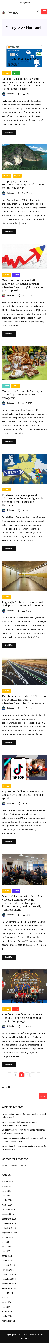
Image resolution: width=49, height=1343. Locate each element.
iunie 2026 (6, 1191)
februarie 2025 (8, 1265)
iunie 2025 (6, 1246)
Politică (16, 275)
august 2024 (7, 1293)
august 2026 (7, 1181)
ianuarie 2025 (8, 1270)
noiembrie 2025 (9, 1223)
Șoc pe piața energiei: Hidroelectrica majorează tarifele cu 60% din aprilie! (23, 184)
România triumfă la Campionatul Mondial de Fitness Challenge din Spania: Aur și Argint (22, 1018)
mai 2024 (6, 1307)
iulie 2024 (6, 1297)
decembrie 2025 (9, 1219)
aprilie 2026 (7, 1200)
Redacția (10, 94)
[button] (44, 11)
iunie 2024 (6, 1302)
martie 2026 (7, 1205)
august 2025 (7, 1237)
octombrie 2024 (9, 1284)
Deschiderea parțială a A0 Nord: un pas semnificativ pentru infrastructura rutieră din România (24, 700)
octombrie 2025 (9, 1228)
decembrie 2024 (9, 1274)
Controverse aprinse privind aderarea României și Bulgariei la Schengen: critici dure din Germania (22, 500)
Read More (9, 132)
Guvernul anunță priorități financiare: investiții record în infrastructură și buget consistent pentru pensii (23, 285)
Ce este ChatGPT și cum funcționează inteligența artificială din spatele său (23, 1132)
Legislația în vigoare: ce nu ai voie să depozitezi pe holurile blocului (23, 604)
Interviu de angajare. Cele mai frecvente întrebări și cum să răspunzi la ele (24, 1140)
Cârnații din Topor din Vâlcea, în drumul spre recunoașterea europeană (22, 395)
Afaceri (6, 386)
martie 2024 (7, 1316)
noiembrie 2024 (9, 1279)
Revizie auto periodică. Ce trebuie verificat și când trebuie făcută (24, 1116)
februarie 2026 (8, 1209)
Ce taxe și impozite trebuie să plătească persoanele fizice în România (20, 1124)
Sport (16, 1009)
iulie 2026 (6, 1186)
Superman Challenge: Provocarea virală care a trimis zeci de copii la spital (23, 795)
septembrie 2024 (9, 1288)
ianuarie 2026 (8, 1214)
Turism (16, 73)
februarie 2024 (8, 1321)
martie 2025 (7, 1260)
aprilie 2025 (7, 1256)
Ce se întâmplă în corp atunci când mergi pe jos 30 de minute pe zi (24, 1148)
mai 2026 (6, 1195)
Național (6, 73)
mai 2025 (6, 1251)
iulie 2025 (6, 1242)
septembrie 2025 (9, 1233)
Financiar (6, 176)
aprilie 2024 (7, 1311)
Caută (6, 1087)
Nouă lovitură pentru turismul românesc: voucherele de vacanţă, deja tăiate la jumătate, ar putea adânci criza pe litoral (23, 83)
